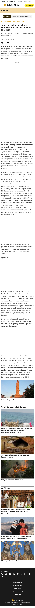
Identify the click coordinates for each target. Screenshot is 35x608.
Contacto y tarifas (17, 585)
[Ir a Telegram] (29, 574)
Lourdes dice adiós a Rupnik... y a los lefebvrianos (22, 16)
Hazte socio (17, 594)
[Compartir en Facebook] (2, 43)
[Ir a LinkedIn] (14, 574)
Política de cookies (17, 591)
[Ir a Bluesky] (21, 574)
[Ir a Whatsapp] (25, 574)
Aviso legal (17, 588)
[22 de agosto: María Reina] (17, 550)
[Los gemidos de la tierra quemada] (17, 469)
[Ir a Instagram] (10, 574)
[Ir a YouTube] (18, 574)
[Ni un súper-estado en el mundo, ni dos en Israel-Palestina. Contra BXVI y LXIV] (17, 526)
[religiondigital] (17, 600)
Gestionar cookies (17, 604)
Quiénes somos (17, 582)
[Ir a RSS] (2, 577)
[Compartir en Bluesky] (8, 43)
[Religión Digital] (11, 5)
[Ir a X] (6, 574)
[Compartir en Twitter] (5, 43)
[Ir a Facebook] (2, 574)
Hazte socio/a (29, 5)
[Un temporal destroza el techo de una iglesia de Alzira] (17, 445)
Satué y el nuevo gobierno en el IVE (22, 1)
